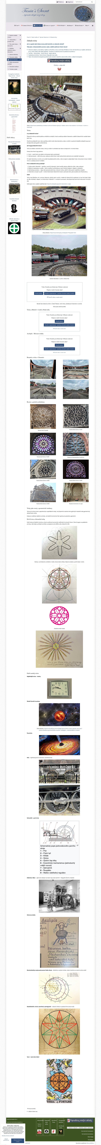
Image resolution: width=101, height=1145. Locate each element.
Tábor (86, 25)
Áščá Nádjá (90, 1137)
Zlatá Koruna (79, 25)
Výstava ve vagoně (49, 25)
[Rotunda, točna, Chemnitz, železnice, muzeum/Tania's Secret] (43, 369)
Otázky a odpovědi (59, 65)
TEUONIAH (61, 25)
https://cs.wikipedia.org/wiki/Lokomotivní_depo (59, 184)
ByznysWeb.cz (90, 1143)
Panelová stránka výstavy (12, 36)
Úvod (17, 25)
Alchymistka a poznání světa (12, 40)
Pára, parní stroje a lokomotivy (13, 45)
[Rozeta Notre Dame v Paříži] (76, 416)
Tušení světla (38, 25)
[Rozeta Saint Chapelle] (43, 416)
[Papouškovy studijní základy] (59, 62)
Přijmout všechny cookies (18, 1140)
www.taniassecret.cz (12, 1119)
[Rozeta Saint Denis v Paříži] (43, 444)
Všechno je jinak (13, 69)
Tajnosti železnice (13, 59)
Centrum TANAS (26, 25)
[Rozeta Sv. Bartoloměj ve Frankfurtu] (76, 444)
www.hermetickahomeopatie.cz (15, 1122)
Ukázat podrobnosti (6, 1139)
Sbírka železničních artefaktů (13, 63)
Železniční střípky (13, 57)
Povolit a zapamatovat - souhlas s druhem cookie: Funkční (59, 293)
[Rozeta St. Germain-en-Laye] (76, 492)
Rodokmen (69, 25)
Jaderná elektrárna (13, 54)
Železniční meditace (14, 66)
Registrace (70, 2)
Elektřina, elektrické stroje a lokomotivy (12, 50)
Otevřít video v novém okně (55, 297)
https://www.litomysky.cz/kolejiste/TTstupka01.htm (63, 233)
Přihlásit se (61, 2)
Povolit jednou (38, 293)
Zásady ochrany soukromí (8, 1136)
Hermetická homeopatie (87, 1131)
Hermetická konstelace (87, 1134)
